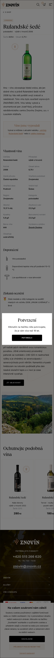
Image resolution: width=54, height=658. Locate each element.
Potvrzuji (27, 338)
